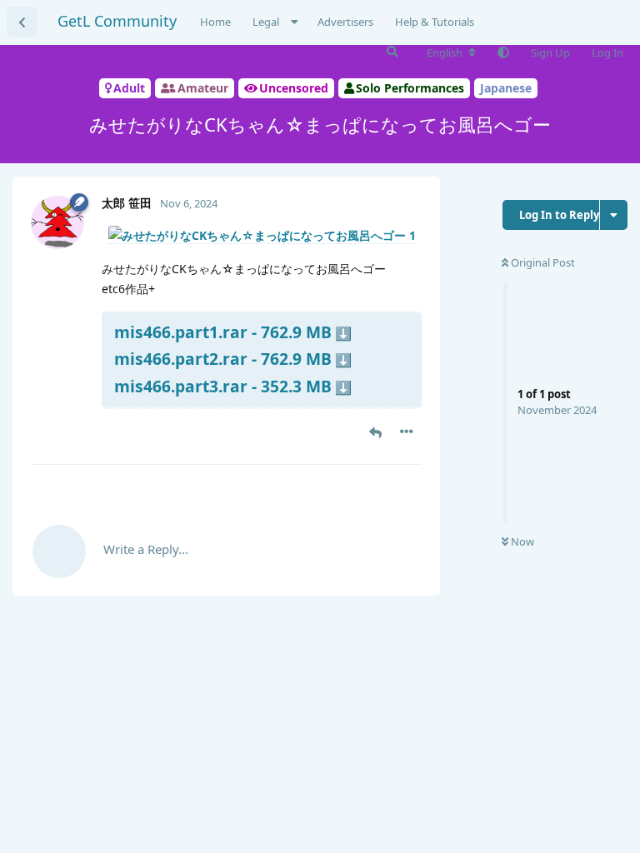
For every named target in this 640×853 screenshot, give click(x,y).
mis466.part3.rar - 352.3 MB (223, 386)
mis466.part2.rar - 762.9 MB (223, 358)
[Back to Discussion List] (22, 22)
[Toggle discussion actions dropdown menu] (614, 215)
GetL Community (117, 21)
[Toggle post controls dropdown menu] (407, 431)
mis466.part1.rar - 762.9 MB (223, 332)
